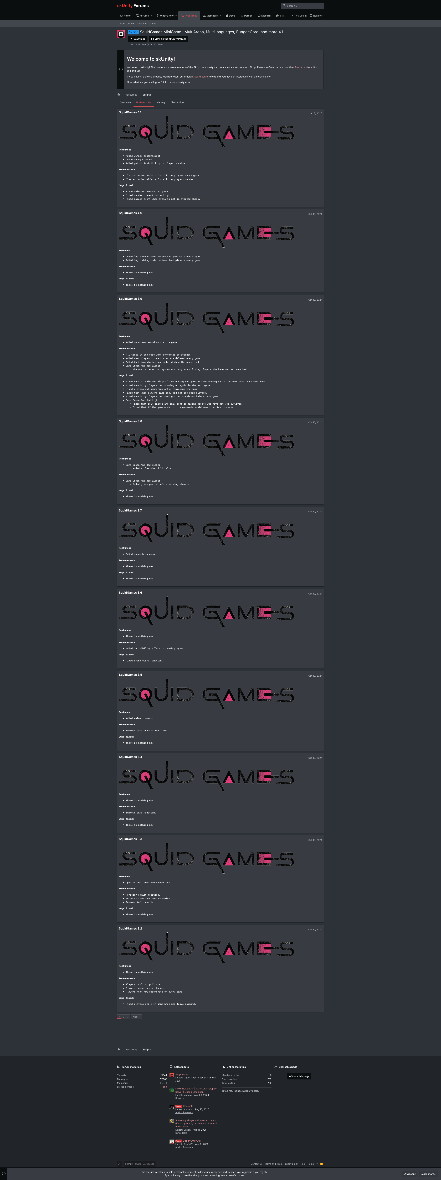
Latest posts (181, 1066)
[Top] (317, 1163)
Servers (179, 1098)
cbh (165, 1086)
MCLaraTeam (138, 44)
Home (310, 1163)
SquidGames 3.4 (130, 757)
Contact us (257, 1163)
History (161, 102)
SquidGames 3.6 (130, 592)
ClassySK (184, 1106)
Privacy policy (291, 1163)
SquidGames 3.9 (130, 298)
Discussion (177, 102)
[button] (151, 16)
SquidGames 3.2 (130, 928)
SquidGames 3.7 (130, 510)
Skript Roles (181, 1074)
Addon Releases (184, 1112)
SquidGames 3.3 (130, 839)
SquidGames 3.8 (130, 421)
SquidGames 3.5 (130, 674)
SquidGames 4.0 (130, 213)
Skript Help (181, 1132)
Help (302, 1163)
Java (177, 1080)
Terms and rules (273, 1163)
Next (135, 1016)
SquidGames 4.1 (130, 112)
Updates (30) (144, 102)
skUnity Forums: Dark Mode (140, 1163)
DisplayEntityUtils (189, 1140)
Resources (301, 67)
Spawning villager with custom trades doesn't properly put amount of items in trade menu (196, 1123)
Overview (125, 102)
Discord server (200, 76)
